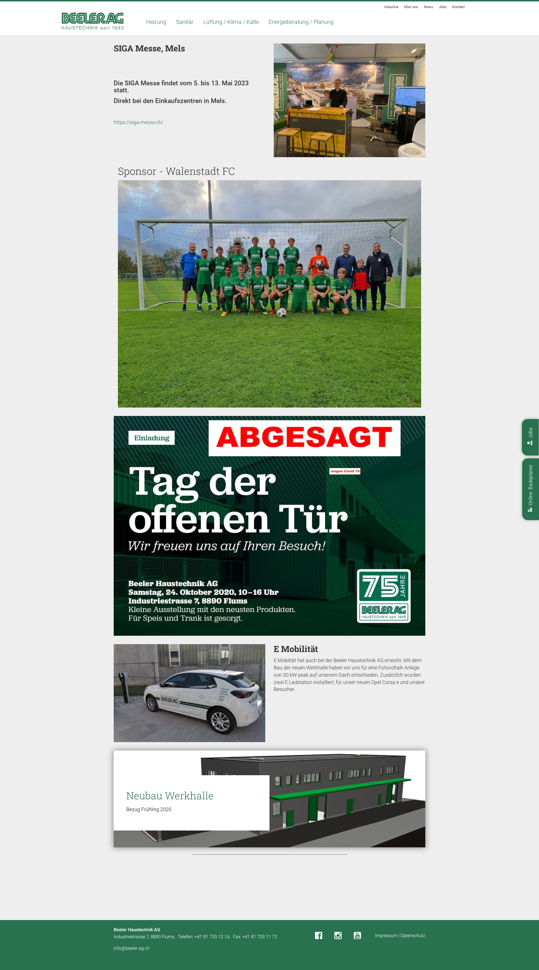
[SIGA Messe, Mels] (349, 104)
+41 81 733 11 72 (259, 936)
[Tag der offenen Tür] (269, 526)
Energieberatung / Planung (301, 22)
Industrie (391, 7)
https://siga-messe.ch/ (138, 122)
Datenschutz (413, 935)
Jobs (443, 7)
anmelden (368, 936)
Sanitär (184, 22)
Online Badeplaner (530, 486)
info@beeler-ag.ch (132, 948)
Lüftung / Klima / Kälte (231, 22)
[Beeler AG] (93, 21)
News (428, 7)
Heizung (156, 22)
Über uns (411, 7)
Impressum (386, 935)
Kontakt (458, 7)
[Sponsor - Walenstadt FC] (269, 298)
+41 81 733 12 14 (212, 936)
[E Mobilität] (189, 697)
